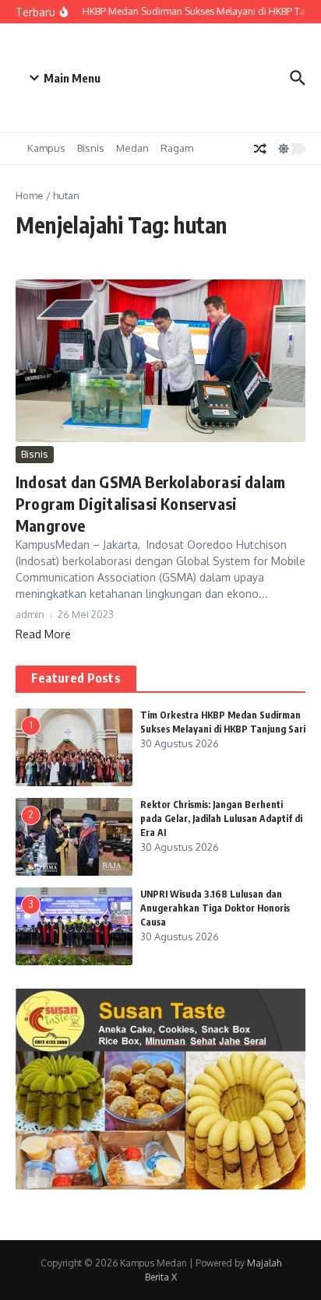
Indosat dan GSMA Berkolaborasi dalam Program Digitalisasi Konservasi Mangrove (150, 503)
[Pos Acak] (260, 148)
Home (30, 195)
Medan (132, 148)
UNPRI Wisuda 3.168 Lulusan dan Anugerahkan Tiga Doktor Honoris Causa (215, 908)
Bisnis (90, 148)
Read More (43, 634)
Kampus (46, 148)
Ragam (176, 148)
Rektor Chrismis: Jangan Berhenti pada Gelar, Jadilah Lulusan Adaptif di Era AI (221, 818)
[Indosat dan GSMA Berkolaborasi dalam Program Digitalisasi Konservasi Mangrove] (160, 360)
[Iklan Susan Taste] (160, 1185)
